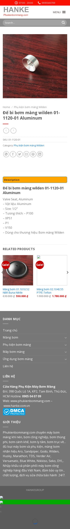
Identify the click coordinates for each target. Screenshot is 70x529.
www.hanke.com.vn (17, 406)
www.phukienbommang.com (30, 401)
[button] (57, 12)
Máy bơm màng (14, 352)
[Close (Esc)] (2, 516)
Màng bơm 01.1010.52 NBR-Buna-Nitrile (16, 291)
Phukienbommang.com (19, 432)
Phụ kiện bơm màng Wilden (30, 107)
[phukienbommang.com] (21, 12)
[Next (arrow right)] (8, 526)
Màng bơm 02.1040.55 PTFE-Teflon (50, 291)
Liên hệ (8, 366)
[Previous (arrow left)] (2, 526)
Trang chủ (10, 330)
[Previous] (2, 280)
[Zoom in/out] (8, 516)
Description (11, 179)
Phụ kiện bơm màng (17, 345)
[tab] (35, 180)
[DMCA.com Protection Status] (14, 411)
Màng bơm (10, 337)
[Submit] (63, 22)
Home (6, 107)
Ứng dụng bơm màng (18, 359)
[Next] (67, 280)
